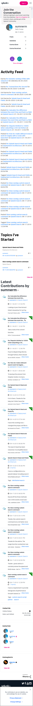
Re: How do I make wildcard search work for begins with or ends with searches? (16, 136)
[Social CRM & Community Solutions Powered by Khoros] (27, 676)
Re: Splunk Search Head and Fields (19, 144)
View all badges (17, 63)
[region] (16, 696)
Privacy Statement (15, 698)
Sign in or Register (22, 17)
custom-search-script (19, 597)
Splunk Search (8, 114)
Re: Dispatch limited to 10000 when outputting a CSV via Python (15, 127)
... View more (25, 312)
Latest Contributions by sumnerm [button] (15, 285)
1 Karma (13, 584)
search (16, 599)
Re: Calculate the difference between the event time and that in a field (16, 111)
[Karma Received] (19, 59)
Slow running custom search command (15, 262)
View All (29, 277)
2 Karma (13, 468)
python (10, 599)
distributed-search (18, 480)
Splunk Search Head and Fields (17, 167)
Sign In (24, 3)
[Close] (30, 689)
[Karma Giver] (12, 59)
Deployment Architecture (12, 146)
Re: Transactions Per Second (16, 87)
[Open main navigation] (30, 3)
